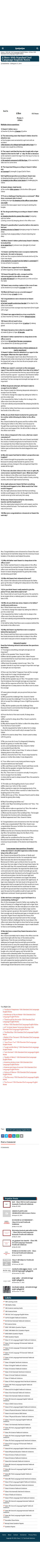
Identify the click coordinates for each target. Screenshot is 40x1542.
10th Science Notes (11, 1311)
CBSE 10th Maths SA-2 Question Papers (17, 1330)
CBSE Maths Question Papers (14, 1333)
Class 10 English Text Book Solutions (16, 1362)
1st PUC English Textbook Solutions (16, 1318)
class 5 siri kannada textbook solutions (17, 1396)
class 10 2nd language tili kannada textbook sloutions (18, 1344)
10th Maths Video (10, 1305)
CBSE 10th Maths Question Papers (15, 1327)
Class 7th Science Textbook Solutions (16, 1432)
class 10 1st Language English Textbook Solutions (20, 1340)
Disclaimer (23, 1535)
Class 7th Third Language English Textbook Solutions (17, 1436)
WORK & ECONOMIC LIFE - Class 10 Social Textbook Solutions (24, 1252)
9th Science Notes (10, 1324)
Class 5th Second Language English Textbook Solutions (18, 1399)
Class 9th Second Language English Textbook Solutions (18, 1506)
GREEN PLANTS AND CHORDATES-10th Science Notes (24, 1212)
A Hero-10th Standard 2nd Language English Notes (21, 1024)
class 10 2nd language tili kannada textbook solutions (18, 1353)
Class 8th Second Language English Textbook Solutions (18, 1470)
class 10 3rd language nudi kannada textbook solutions (18, 1358)
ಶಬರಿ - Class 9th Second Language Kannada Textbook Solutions (24, 1203)
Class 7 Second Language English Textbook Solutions (17, 1420)
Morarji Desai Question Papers (14, 1523)
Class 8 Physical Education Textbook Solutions (19, 1451)
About (9, 1535)
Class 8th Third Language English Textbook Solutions (17, 1474)
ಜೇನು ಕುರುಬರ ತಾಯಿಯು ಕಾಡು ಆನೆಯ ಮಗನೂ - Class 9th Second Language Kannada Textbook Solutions (24, 1232)
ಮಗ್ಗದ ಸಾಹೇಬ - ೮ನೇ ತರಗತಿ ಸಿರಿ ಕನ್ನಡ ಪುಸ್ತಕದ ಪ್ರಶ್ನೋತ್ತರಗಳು (22, 1279)
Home (2, 52)
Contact (15, 1535)
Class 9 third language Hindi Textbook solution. (20, 1498)
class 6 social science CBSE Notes (16, 1413)
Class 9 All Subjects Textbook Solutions (23, 1261)
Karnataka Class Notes (12, 1520)
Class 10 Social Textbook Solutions (16, 1375)
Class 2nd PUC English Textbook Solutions (18, 1389)
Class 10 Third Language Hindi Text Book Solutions (20, 1381)
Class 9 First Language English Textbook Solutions (20, 1482)
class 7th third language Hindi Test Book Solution (20, 1440)
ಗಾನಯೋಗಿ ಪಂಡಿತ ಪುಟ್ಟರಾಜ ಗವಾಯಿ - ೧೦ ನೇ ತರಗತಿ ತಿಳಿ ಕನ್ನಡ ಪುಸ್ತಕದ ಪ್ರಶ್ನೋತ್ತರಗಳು (24, 1270)
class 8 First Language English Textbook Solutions (20, 1448)
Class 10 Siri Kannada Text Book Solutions (18, 1372)
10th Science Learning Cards (14, 1308)
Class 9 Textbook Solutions (13, 1495)
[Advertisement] (20, 23)
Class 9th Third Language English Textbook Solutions (17, 1516)
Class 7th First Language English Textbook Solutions (17, 1428)
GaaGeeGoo (5, 63)
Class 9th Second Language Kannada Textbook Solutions (18, 1502)
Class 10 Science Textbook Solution (16, 1369)
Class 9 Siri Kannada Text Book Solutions (17, 1491)
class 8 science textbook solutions (16, 1458)
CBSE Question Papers (12, 1337)
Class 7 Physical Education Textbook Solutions (19, 1416)
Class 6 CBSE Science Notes (13, 1404)
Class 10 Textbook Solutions (14, 1378)
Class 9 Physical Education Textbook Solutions (19, 1485)
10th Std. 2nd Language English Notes (16, 52)
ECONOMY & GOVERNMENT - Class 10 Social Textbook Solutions (23, 1222)
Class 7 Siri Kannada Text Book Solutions (17, 1424)
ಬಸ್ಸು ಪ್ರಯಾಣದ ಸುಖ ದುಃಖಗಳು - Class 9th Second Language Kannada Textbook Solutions (24, 1243)
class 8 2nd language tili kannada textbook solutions (18, 1444)
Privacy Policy (32, 1535)
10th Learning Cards (11, 1302)
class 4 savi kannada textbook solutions (17, 1392)
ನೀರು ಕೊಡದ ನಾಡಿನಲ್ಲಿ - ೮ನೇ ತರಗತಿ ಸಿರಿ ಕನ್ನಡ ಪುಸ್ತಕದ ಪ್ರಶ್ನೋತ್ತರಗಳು (24, 1288)
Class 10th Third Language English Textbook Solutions (17, 1385)
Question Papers (10, 1526)
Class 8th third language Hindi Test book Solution (20, 1479)
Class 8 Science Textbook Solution (15, 1455)
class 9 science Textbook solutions (16, 1488)
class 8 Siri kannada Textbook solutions (17, 1461)
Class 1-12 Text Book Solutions (26, 1538)
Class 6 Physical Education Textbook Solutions (19, 1410)
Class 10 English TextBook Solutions (16, 1365)
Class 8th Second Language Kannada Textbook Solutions (18, 1465)
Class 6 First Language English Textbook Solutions (20, 1407)
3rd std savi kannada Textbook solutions (17, 1321)
